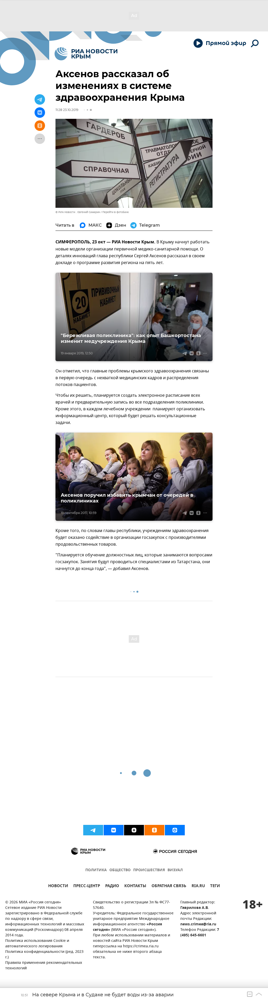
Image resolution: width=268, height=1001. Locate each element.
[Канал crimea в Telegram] (93, 830)
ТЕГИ (215, 886)
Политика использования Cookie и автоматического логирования (37, 943)
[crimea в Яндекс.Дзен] (134, 830)
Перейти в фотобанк (115, 212)
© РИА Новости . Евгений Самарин (77, 212)
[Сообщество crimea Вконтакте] (114, 830)
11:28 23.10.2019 (66, 110)
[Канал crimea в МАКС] (175, 830)
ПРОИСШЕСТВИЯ (149, 870)
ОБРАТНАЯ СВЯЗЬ (169, 886)
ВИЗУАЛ (175, 870)
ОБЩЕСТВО (120, 870)
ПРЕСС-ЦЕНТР (86, 886)
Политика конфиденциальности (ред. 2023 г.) (44, 954)
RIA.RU (198, 886)
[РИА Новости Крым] (86, 54)
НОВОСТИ (58, 886)
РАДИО (112, 886)
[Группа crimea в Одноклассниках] (154, 830)
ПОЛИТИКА (96, 870)
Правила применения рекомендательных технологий (43, 965)
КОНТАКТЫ (135, 886)
